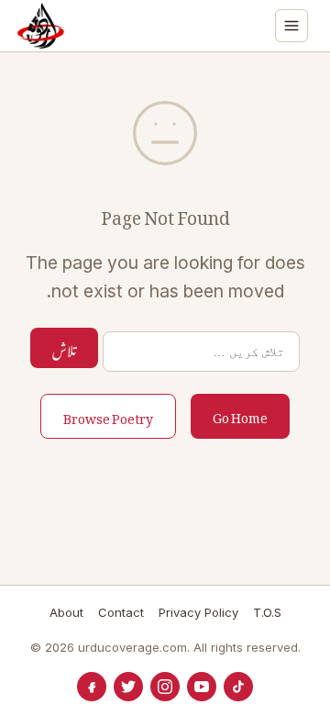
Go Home (240, 414)
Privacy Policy (198, 612)
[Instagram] (165, 686)
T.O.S (267, 612)
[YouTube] (201, 686)
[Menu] (291, 25)
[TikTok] (238, 686)
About (66, 612)
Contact (121, 612)
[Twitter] (128, 686)
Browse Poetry (108, 415)
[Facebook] (91, 686)
